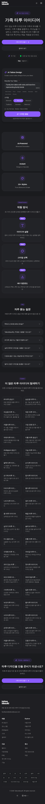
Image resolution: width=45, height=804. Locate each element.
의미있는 (27, 730)
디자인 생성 (24, 114)
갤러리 (4, 737)
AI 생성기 (5, 723)
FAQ (3, 755)
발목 (32, 773)
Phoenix (15, 94)
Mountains (30, 91)
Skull (36, 91)
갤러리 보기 (22, 48)
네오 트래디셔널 (15, 781)
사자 (26, 777)
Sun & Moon (8, 94)
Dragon (19, 91)
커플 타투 (28, 726)
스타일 (6, 97)
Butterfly (24, 91)
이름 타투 (28, 723)
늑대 (14, 777)
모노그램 (4, 726)
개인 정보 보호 (29, 752)
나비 (38, 773)
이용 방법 (5, 752)
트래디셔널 (34, 777)
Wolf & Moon (8, 91)
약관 (26, 755)
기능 (3, 762)
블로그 (4, 748)
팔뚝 (4, 773)
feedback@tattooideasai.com (11, 712)
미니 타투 (28, 733)
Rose (14, 91)
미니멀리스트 (29, 737)
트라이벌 (25, 781)
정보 (26, 748)
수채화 (5, 781)
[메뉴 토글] (41, 3)
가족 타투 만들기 (21, 42)
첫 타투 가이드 (6, 759)
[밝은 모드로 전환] (37, 3)
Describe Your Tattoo (11, 81)
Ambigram (5, 730)
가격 (3, 733)
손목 (26, 773)
